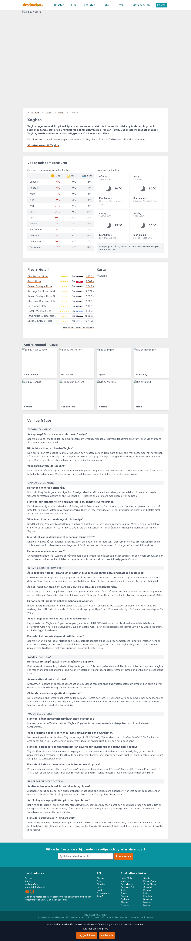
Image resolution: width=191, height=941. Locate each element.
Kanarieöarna (149, 881)
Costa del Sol (127, 887)
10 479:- (89, 320)
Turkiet (124, 893)
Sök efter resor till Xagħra (43, 145)
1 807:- (90, 281)
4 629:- (90, 311)
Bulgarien (148, 899)
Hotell (106, 5)
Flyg (74, 5)
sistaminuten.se (57, 917)
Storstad (89, 5)
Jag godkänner (86, 935)
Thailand (125, 902)
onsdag (105, 215)
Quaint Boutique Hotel (39, 286)
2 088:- (90, 296)
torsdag (139, 215)
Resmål (161, 5)
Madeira (147, 905)
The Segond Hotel (37, 276)
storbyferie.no (147, 917)
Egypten (125, 905)
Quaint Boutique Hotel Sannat (44, 296)
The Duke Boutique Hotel (41, 301)
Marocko (147, 902)
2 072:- (90, 291)
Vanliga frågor (32, 884)
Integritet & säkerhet (35, 887)
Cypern (124, 896)
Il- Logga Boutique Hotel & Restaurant (48, 291)
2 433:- (90, 306)
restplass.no (43, 917)
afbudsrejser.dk (73, 917)
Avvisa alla (107, 935)
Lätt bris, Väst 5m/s (142, 238)
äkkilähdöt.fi (87, 917)
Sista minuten (141, 5)
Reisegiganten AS (99, 915)
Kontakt (29, 881)
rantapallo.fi (99, 917)
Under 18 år (126, 878)
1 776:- (90, 276)
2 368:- (90, 301)
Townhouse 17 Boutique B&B (43, 316)
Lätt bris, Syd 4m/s (108, 238)
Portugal (125, 899)
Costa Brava (127, 884)
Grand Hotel (34, 281)
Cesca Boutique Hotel (39, 320)
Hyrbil (121, 5)
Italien (146, 893)
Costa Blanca (150, 884)
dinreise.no (134, 917)
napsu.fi (109, 917)
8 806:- (89, 316)
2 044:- (90, 286)
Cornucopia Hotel (37, 306)
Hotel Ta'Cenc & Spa (39, 311)
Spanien (147, 878)
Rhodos (147, 890)
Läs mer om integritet (95, 928)
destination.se (121, 917)
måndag (105, 178)
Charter (59, 5)
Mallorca (125, 881)
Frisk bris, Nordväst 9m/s (145, 201)
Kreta (123, 890)
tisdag (139, 178)
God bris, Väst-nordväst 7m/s (111, 202)
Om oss (28, 878)
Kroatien (147, 896)
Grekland (147, 887)
